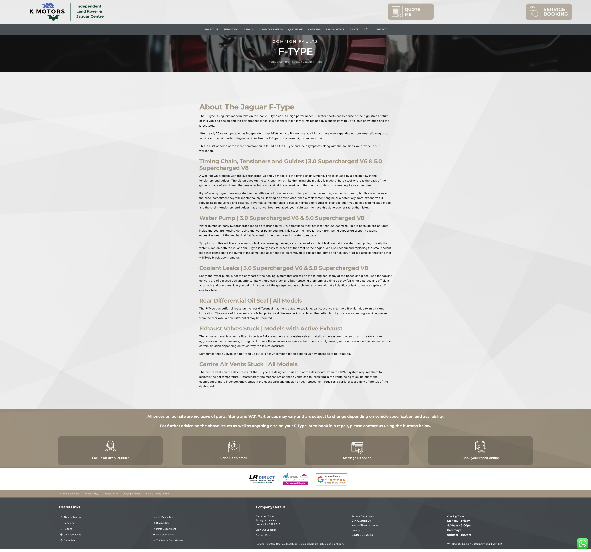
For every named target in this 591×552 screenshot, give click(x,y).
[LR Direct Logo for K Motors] (262, 476)
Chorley (280, 543)
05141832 (496, 543)
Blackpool (304, 543)
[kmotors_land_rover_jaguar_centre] (68, 3)
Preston (270, 543)
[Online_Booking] (549, 4)
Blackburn (292, 543)
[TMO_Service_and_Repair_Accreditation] (295, 474)
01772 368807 (361, 520)
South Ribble (318, 543)
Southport (337, 543)
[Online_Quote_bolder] (411, 4)
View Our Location (266, 529)
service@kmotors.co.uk (365, 525)
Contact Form (263, 535)
